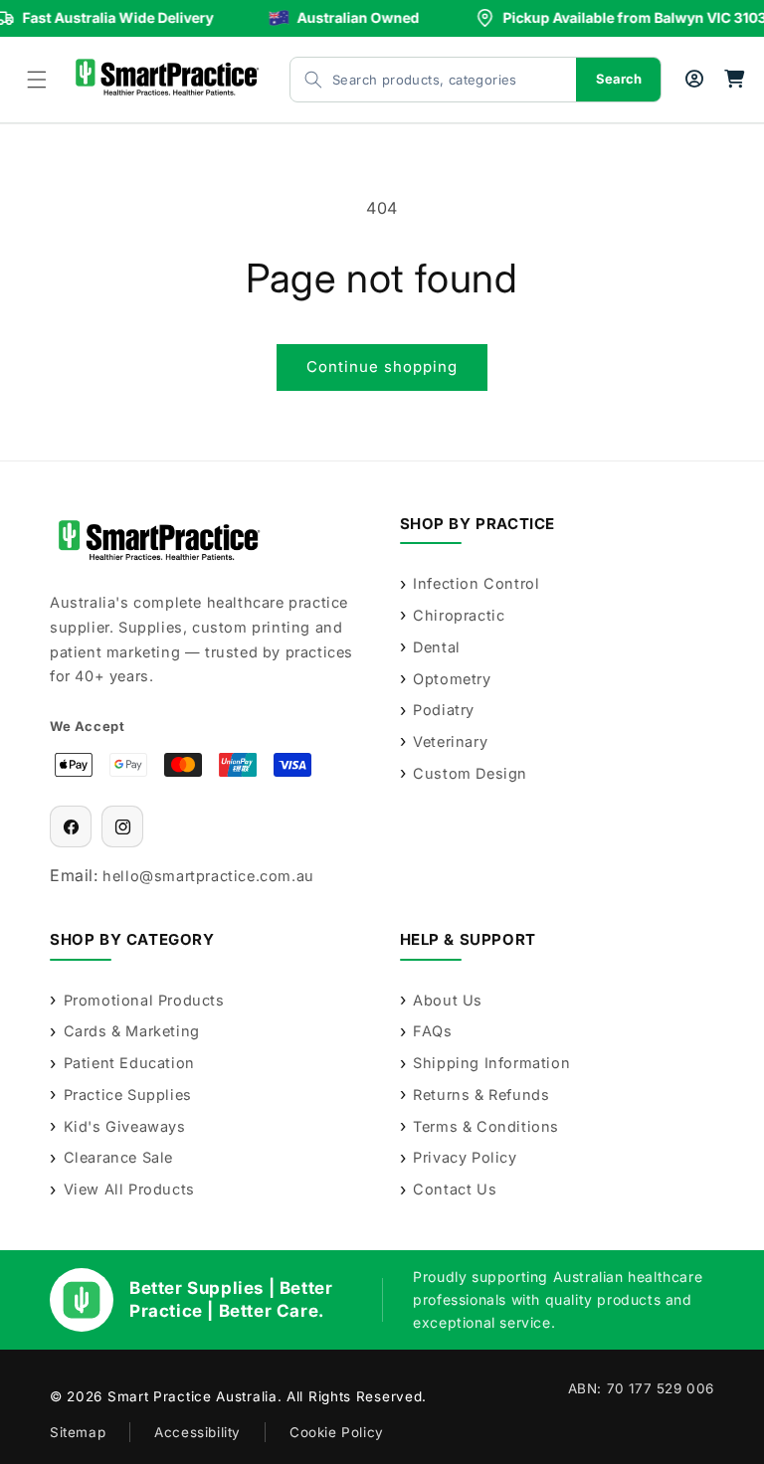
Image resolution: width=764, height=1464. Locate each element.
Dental (437, 647)
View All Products (129, 1189)
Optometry (451, 678)
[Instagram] (122, 826)
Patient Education (129, 1062)
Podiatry (444, 709)
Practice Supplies (128, 1094)
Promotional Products (144, 1000)
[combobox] (413, 79)
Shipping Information (491, 1062)
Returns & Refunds (481, 1094)
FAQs (432, 1030)
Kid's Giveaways (125, 1126)
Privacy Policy (464, 1157)
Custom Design (470, 773)
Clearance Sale (118, 1157)
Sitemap (77, 1432)
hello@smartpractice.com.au (208, 875)
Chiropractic (458, 615)
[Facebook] (71, 826)
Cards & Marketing (132, 1030)
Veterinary (450, 741)
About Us (447, 1000)
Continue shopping (382, 366)
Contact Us (454, 1189)
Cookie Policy (336, 1432)
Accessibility (197, 1432)
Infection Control (476, 583)
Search (619, 79)
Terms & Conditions (486, 1126)
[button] (37, 79)
